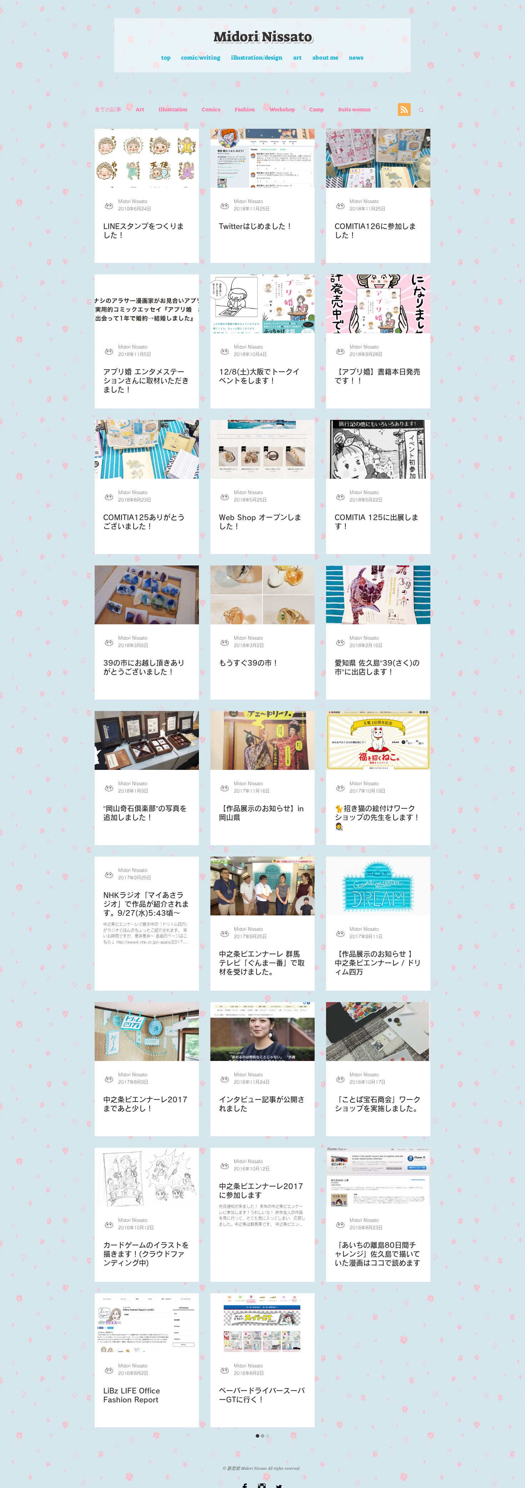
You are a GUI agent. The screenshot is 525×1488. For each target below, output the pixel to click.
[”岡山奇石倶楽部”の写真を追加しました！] (147, 740)
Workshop (282, 109)
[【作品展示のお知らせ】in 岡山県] (262, 740)
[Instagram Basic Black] (262, 1471)
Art (140, 109)
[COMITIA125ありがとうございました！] (147, 449)
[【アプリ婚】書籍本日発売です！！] (378, 303)
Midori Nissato (263, 37)
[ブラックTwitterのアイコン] (279, 1471)
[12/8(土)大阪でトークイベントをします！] (262, 303)
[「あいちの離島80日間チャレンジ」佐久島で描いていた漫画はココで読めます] (378, 1177)
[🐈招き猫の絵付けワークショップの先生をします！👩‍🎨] (378, 740)
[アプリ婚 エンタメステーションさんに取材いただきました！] (147, 303)
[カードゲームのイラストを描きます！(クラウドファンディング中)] (147, 1177)
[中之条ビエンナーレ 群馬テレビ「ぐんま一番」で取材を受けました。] (262, 886)
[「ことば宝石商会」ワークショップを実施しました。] (378, 1031)
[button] (421, 110)
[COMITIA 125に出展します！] (378, 449)
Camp (316, 109)
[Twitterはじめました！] (262, 158)
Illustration (173, 109)
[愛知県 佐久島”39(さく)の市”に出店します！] (378, 594)
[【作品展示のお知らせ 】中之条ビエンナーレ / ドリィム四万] (378, 886)
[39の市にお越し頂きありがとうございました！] (147, 594)
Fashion (245, 109)
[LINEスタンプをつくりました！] (147, 158)
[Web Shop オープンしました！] (262, 449)
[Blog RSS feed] (404, 110)
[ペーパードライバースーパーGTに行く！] (262, 1322)
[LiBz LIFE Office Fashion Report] (147, 1322)
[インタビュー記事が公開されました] (262, 1031)
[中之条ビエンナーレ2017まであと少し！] (147, 1031)
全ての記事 (108, 109)
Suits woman (354, 109)
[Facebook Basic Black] (245, 1471)
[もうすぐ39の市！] (262, 594)
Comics (211, 109)
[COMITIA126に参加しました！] (378, 158)
